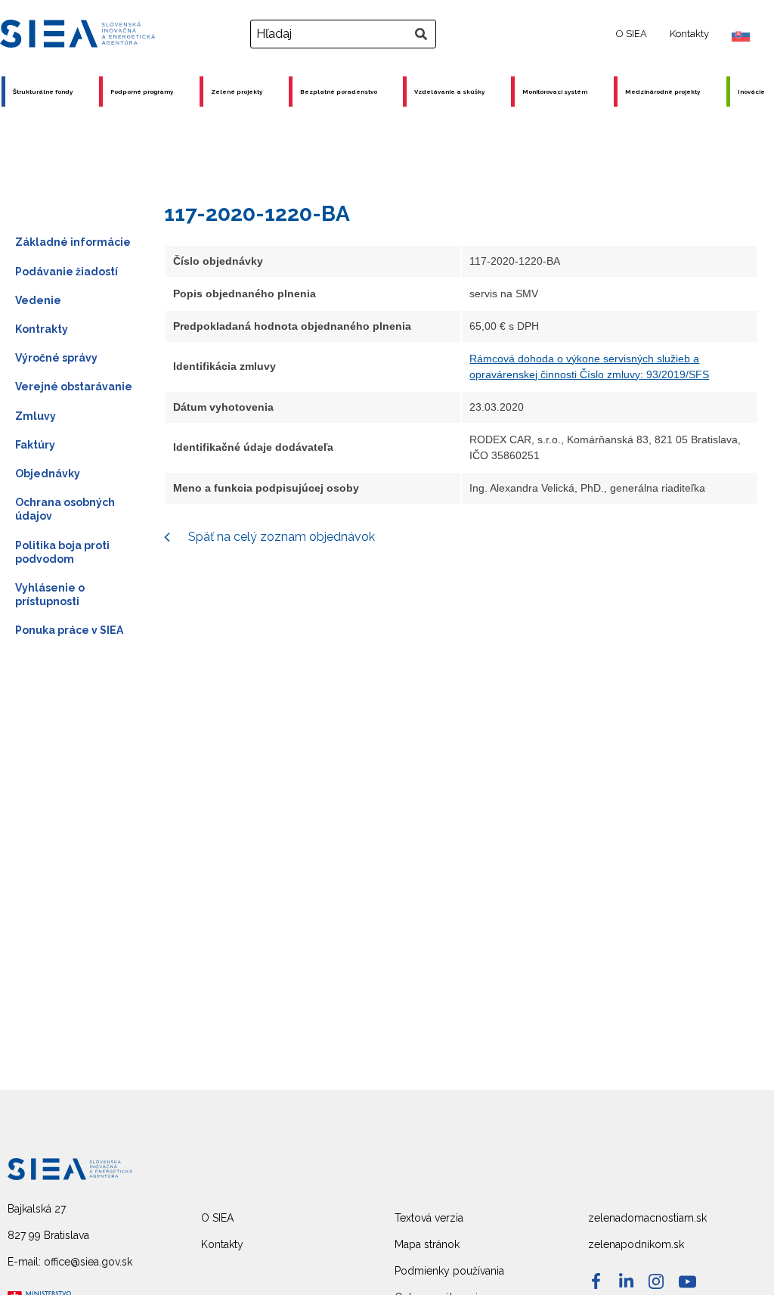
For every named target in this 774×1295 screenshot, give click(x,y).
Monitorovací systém (554, 91)
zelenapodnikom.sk (636, 1244)
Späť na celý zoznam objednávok (280, 536)
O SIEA (631, 33)
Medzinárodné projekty (662, 91)
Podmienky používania (449, 1271)
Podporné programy (141, 91)
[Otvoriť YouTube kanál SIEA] (687, 1281)
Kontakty (689, 33)
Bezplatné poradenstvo (338, 91)
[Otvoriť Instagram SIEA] (656, 1281)
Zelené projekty (236, 91)
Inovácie (751, 91)
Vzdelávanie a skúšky (449, 91)
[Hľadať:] (345, 34)
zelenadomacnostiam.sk (647, 1218)
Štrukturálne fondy (43, 91)
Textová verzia (429, 1218)
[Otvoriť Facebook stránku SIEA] (596, 1281)
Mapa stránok (427, 1244)
